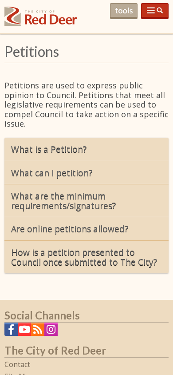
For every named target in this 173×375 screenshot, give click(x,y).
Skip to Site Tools (124, 11)
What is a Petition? (48, 149)
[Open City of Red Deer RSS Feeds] (37, 331)
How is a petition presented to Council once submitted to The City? (84, 257)
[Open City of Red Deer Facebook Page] (11, 331)
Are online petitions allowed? (69, 229)
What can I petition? (51, 173)
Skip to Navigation (155, 11)
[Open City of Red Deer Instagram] (51, 331)
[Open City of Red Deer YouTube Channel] (24, 331)
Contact (17, 364)
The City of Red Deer (40, 23)
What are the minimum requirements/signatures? (63, 200)
